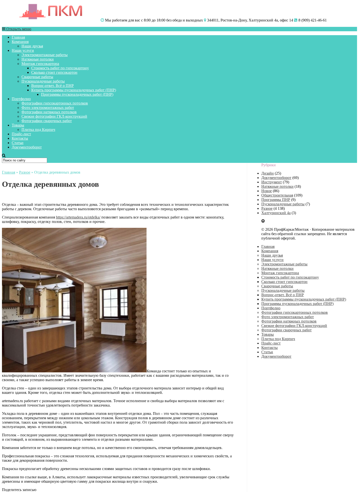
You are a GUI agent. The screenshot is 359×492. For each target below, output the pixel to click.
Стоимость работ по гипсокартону (60, 68)
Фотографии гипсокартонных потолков (54, 103)
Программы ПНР (275, 200)
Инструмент (271, 182)
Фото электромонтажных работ (47, 107)
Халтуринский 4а (276, 213)
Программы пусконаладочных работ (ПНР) (77, 94)
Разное (24, 172)
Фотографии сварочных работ (46, 121)
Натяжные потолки (37, 59)
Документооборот (27, 147)
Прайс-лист (21, 134)
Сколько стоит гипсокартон (54, 72)
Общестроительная (277, 195)
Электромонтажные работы (44, 55)
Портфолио (21, 99)
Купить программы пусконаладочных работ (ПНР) (73, 90)
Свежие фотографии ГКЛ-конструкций (54, 116)
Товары (18, 125)
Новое (266, 191)
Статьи (17, 143)
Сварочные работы (37, 77)
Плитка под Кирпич (38, 129)
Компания (20, 42)
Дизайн (267, 173)
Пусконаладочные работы (43, 81)
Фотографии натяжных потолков (49, 112)
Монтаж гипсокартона (40, 64)
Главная (18, 37)
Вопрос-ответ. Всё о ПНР (52, 86)
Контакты (20, 138)
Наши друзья (32, 46)
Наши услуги (23, 50)
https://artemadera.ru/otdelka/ (78, 217)
